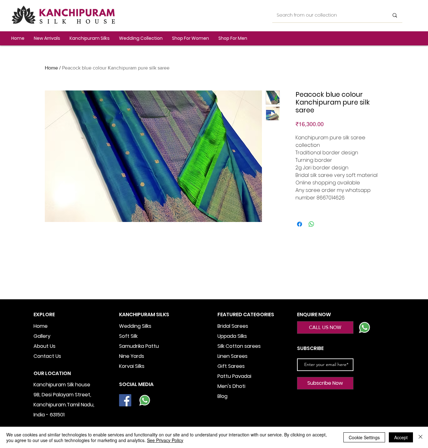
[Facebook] (125, 400)
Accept (401, 437)
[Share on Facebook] (299, 224)
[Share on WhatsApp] (311, 224)
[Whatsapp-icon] (144, 400)
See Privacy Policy (165, 440)
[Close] (420, 437)
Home (51, 67)
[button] (89, 38)
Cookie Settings (364, 437)
